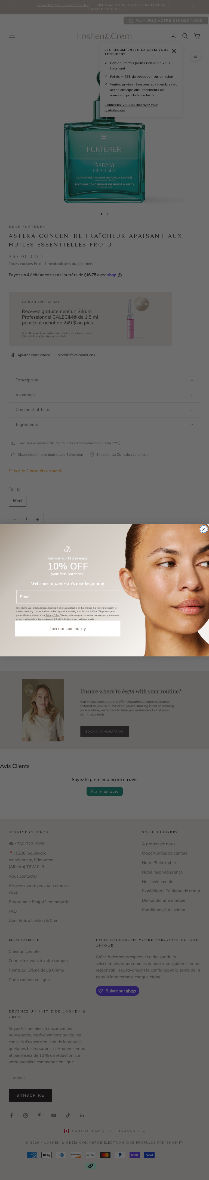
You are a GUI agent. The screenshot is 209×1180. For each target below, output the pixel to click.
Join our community (68, 628)
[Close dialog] (203, 529)
